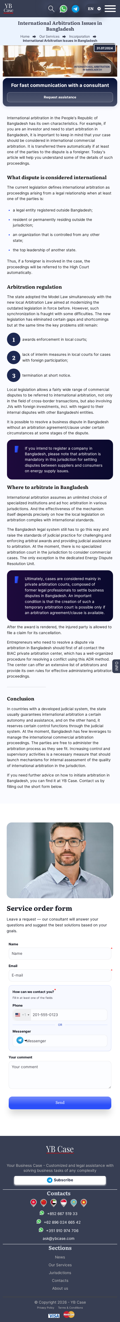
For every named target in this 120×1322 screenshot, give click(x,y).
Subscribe (63, 1180)
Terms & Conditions (70, 1307)
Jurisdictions (60, 1272)
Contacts (60, 1280)
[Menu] (110, 8)
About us (60, 1288)
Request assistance (60, 97)
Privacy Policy (45, 1307)
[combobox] (22, 1015)
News (60, 1257)
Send (60, 1102)
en (90, 8)
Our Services (60, 1265)
